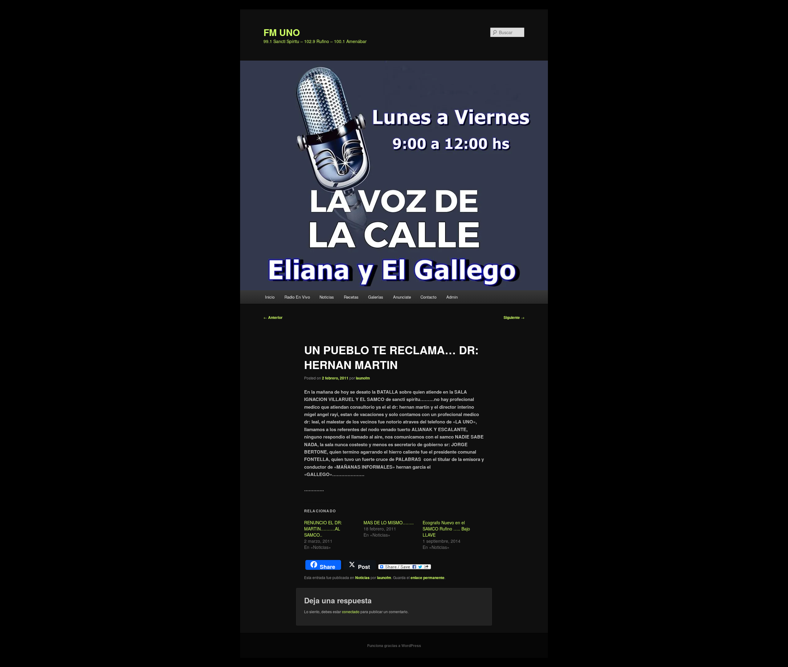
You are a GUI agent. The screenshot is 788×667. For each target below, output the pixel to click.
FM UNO (281, 32)
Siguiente (514, 317)
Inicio (270, 297)
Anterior (273, 317)
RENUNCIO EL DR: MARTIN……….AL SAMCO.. (323, 528)
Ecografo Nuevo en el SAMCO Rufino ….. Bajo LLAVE (446, 528)
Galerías (375, 297)
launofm (363, 378)
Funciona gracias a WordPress (394, 645)
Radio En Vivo (297, 297)
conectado (351, 611)
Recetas (351, 297)
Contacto (428, 297)
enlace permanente (427, 577)
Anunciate (402, 297)
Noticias (327, 297)
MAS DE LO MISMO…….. (389, 522)
